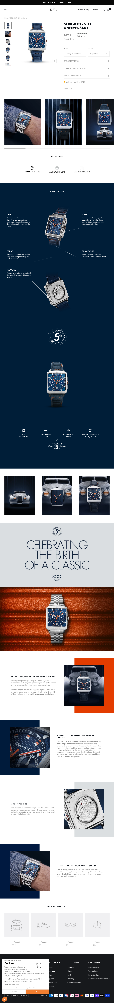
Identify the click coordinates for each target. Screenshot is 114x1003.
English (95, 9)
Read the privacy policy (11, 984)
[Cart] (108, 10)
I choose (14, 992)
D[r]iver (51, 978)
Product (17, 942)
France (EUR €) (83, 9)
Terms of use (93, 971)
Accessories (52, 982)
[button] (4, 999)
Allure (50, 975)
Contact (70, 971)
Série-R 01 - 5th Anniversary (77, 25)
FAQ (69, 975)
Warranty (70, 978)
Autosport (51, 971)
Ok (37, 992)
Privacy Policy (93, 967)
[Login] (104, 10)
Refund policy (93, 975)
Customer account (74, 982)
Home (6, 18)
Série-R (51, 967)
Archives (51, 986)
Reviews (70, 967)
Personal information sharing (99, 978)
